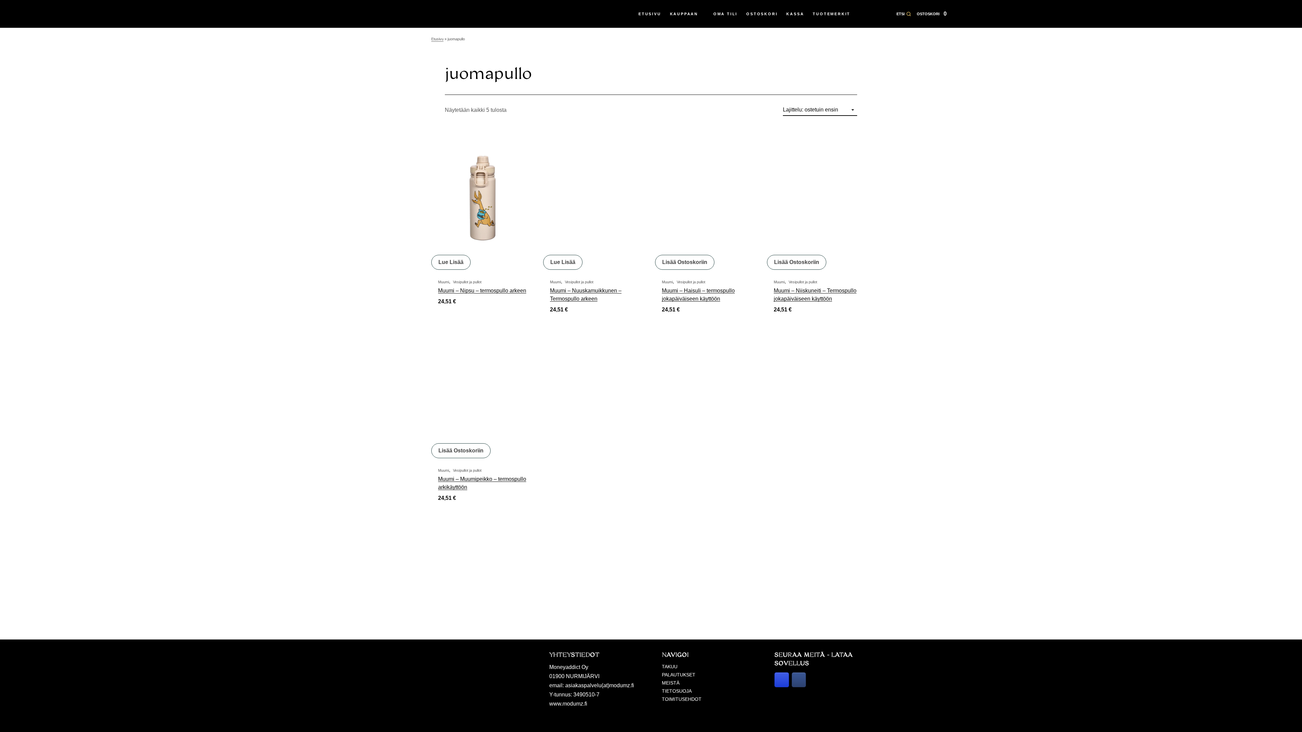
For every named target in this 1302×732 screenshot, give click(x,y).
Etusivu (437, 39)
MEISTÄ (670, 683)
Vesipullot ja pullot (467, 282)
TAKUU (669, 666)
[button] (903, 14)
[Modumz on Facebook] (799, 680)
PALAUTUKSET (678, 674)
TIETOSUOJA (677, 691)
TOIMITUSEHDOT (682, 699)
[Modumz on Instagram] (781, 680)
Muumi (443, 282)
